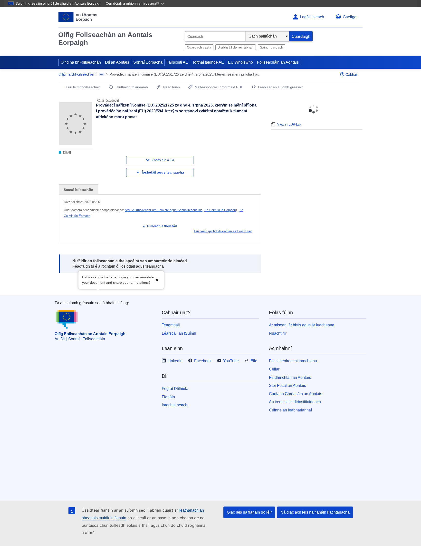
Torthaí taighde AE (208, 62)
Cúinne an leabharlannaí (290, 410)
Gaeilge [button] (349, 17)
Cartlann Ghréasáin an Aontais (295, 394)
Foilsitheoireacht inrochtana (293, 361)
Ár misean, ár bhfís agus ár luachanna (301, 325)
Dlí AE (66, 152)
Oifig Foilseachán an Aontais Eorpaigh (105, 38)
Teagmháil (171, 325)
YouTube (231, 361)
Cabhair (351, 74)
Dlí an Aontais (117, 62)
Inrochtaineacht (175, 405)
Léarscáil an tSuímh (179, 333)
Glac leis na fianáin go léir (249, 512)
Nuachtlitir (278, 333)
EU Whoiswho (240, 62)
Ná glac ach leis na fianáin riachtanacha (315, 512)
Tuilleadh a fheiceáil (162, 226)
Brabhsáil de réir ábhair (236, 47)
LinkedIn (175, 361)
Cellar (274, 369)
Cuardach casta (199, 47)
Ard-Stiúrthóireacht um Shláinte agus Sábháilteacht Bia (163, 210)
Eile (253, 361)
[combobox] (215, 36)
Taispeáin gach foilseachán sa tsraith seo (223, 231)
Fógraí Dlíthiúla (175, 389)
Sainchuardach (271, 47)
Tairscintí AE (177, 62)
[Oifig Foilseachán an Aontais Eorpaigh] (77, 16)
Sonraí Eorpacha (148, 62)
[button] (157, 279)
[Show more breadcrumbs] (102, 74)
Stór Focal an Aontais (287, 385)
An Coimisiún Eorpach (220, 210)
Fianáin (168, 397)
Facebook (202, 361)
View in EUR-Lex (289, 124)
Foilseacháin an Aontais (278, 62)
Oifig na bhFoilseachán (81, 62)
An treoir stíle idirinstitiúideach (295, 402)
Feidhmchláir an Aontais (290, 377)
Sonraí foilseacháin (78, 190)
